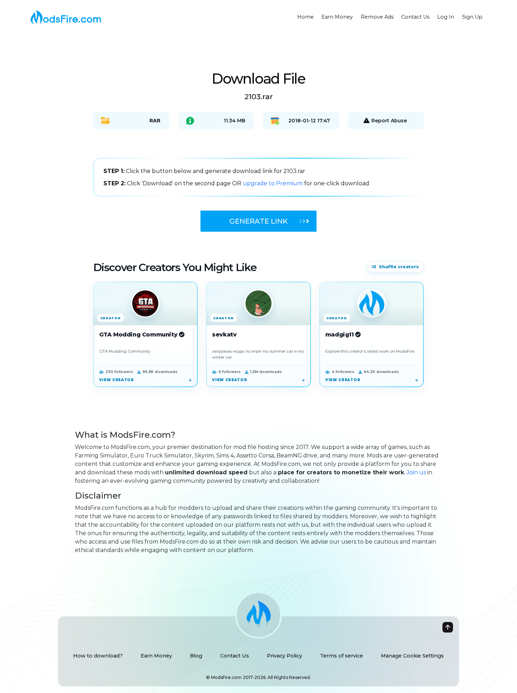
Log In (445, 17)
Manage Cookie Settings (412, 656)
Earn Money (337, 17)
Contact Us (415, 17)
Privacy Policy (284, 656)
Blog (196, 656)
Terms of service (341, 656)
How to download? (98, 656)
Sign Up (472, 17)
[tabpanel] (258, 177)
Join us (416, 472)
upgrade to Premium (273, 183)
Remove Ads (377, 17)
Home (305, 17)
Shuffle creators (399, 266)
